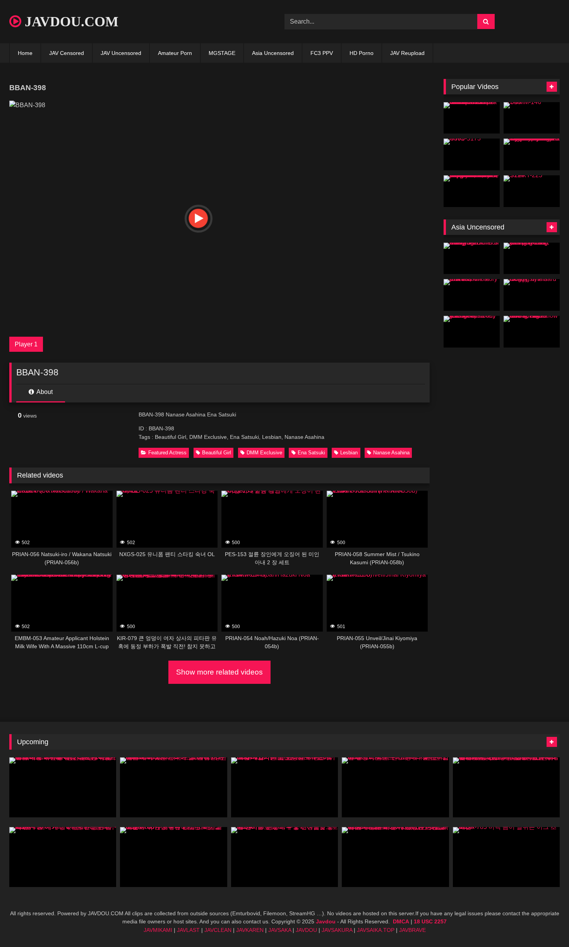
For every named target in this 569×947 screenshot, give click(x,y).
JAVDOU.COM (69, 21)
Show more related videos (219, 672)
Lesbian (349, 453)
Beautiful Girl (216, 453)
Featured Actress (167, 453)
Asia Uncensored (273, 53)
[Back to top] (545, 924)
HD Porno (362, 53)
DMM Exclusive (264, 453)
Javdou (326, 921)
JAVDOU (306, 930)
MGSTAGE (222, 53)
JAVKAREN (250, 930)
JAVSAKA (279, 930)
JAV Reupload (407, 53)
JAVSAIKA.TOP (375, 930)
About (44, 392)
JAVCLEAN (217, 930)
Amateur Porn (175, 53)
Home (25, 53)
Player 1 (26, 344)
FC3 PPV (321, 53)
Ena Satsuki (311, 453)
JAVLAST (188, 930)
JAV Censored (66, 53)
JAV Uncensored (121, 53)
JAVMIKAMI (158, 930)
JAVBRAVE (412, 930)
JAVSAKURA (337, 930)
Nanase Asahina (391, 453)
